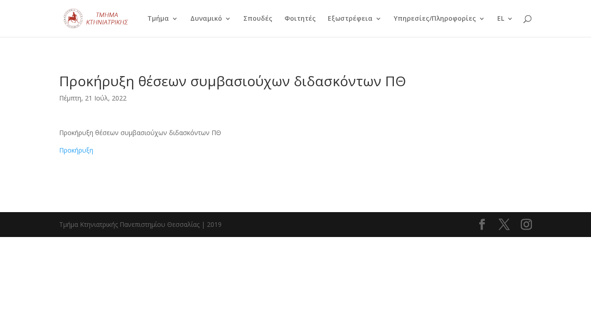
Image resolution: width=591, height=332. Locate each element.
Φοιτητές (300, 19)
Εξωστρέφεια (350, 19)
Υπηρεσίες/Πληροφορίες (435, 19)
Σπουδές (257, 19)
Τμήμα (158, 19)
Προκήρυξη (76, 150)
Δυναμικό (206, 19)
